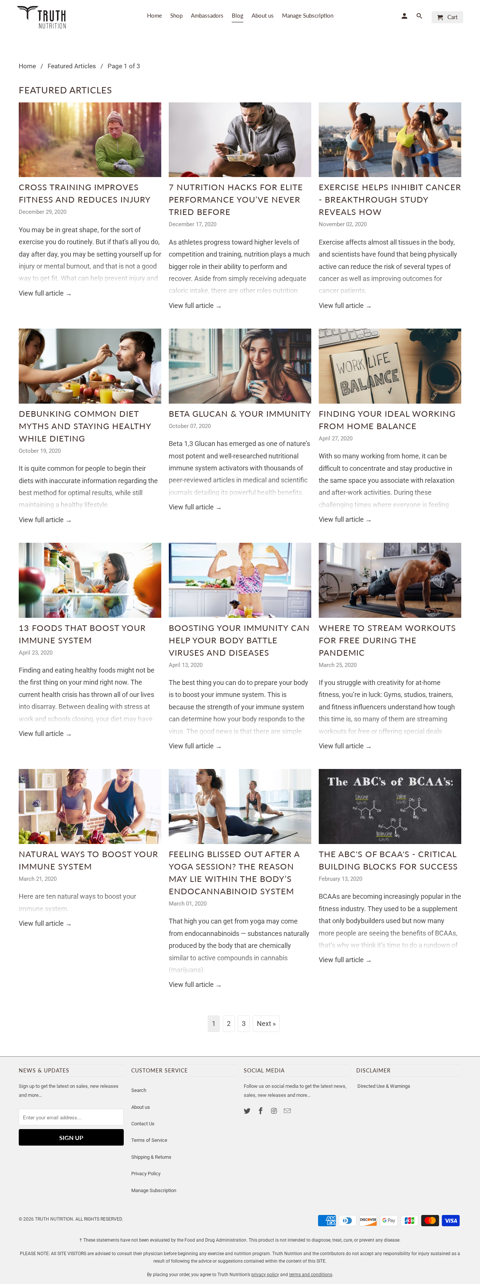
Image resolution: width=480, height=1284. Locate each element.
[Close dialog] (376, 574)
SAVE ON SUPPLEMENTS (167, 704)
